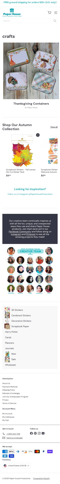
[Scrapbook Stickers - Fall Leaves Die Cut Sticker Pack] (22, 157)
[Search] (55, 20)
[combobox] (30, 20)
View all (54, 127)
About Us (6, 383)
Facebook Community (20, 231)
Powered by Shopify (41, 478)
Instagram (16, 234)
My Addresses (8, 417)
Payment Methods (10, 387)
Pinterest (30, 234)
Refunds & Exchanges (11, 393)
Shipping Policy (8, 390)
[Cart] (49, 13)
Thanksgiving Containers (31, 103)
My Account (7, 413)
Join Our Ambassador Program (15, 396)
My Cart (5, 420)
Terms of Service (9, 403)
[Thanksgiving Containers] (31, 71)
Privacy (5, 400)
